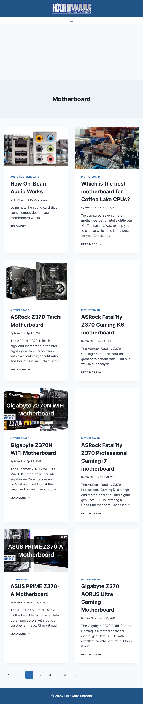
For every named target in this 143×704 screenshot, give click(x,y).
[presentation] (36, 148)
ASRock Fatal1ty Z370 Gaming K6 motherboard (102, 325)
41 (65, 675)
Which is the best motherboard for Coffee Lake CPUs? (105, 191)
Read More (20, 226)
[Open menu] (71, 21)
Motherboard (29, 176)
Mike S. (18, 199)
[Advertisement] (71, 52)
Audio (14, 176)
